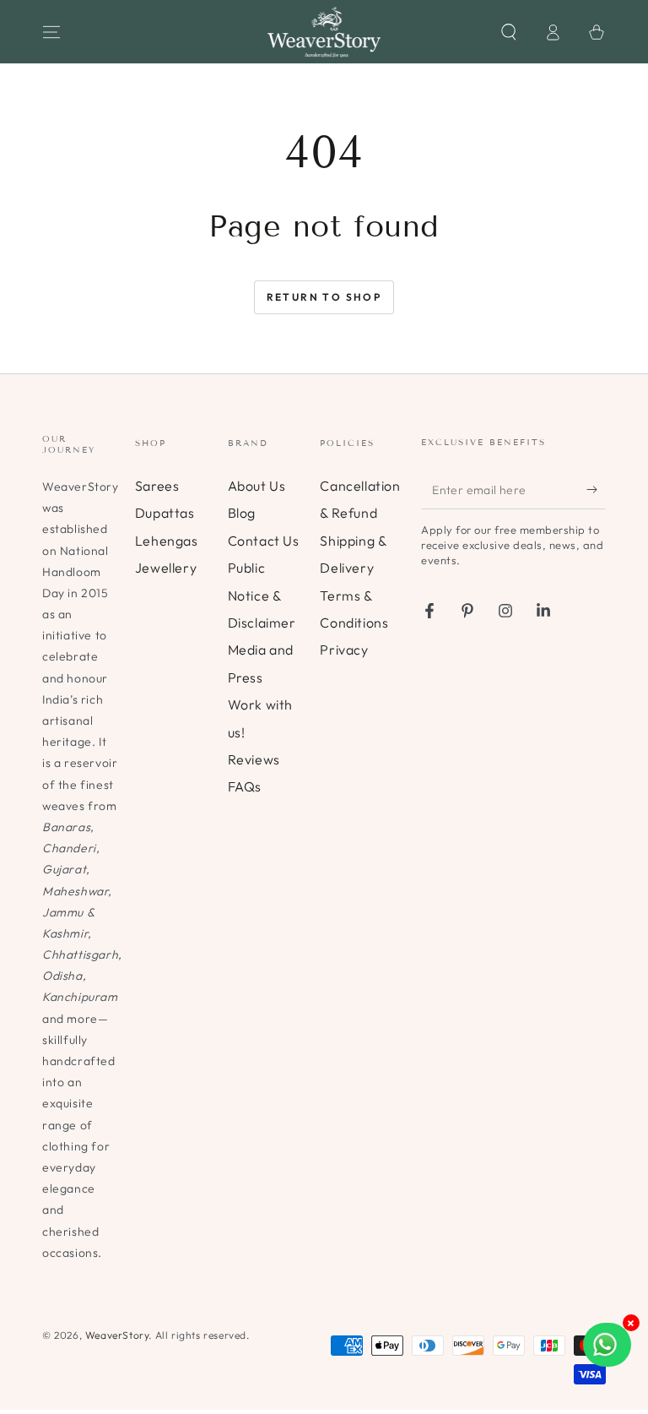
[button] (509, 32)
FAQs (245, 786)
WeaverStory (117, 1335)
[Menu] (51, 32)
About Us (257, 485)
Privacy (344, 649)
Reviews (254, 759)
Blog (242, 512)
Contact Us (264, 540)
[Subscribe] (596, 489)
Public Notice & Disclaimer (262, 595)
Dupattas (165, 512)
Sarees (157, 485)
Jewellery (166, 567)
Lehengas (166, 540)
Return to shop (324, 297)
